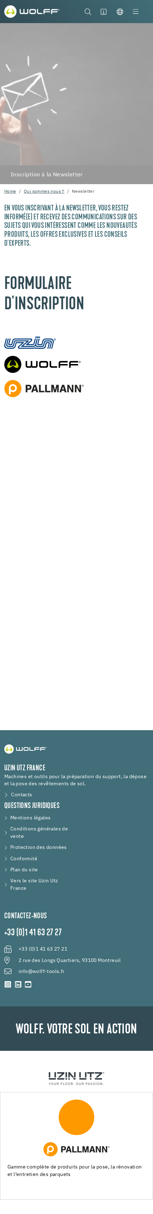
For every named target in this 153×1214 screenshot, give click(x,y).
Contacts (21, 794)
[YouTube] (28, 985)
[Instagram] (8, 985)
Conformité (23, 858)
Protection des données (38, 847)
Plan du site (24, 869)
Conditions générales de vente (39, 833)
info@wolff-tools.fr (42, 971)
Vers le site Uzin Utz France (34, 884)
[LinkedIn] (18, 985)
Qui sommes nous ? (44, 191)
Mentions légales (30, 817)
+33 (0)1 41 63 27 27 (33, 933)
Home (10, 191)
